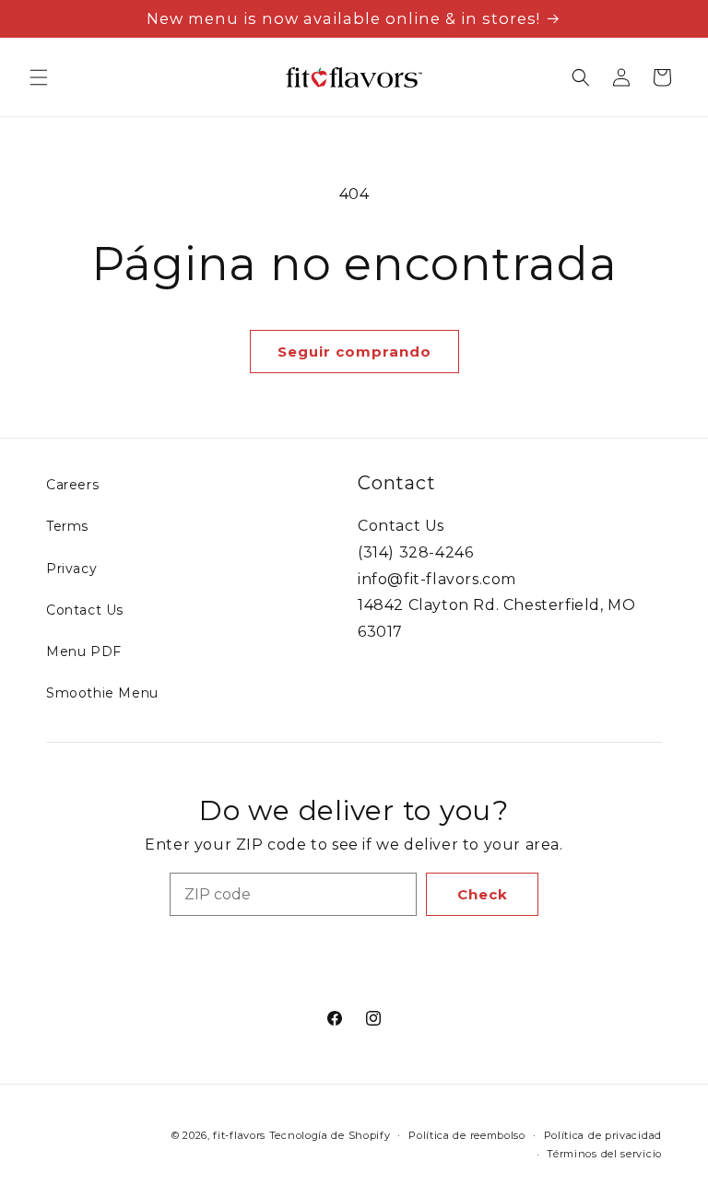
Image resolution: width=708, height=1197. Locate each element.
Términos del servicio (604, 1153)
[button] (38, 77)
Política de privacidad (603, 1135)
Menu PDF (84, 651)
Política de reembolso (466, 1135)
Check (482, 894)
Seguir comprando (354, 351)
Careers (72, 484)
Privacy (71, 568)
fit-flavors (239, 1135)
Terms (67, 526)
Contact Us (85, 610)
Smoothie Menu (102, 693)
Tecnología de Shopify (330, 1135)
